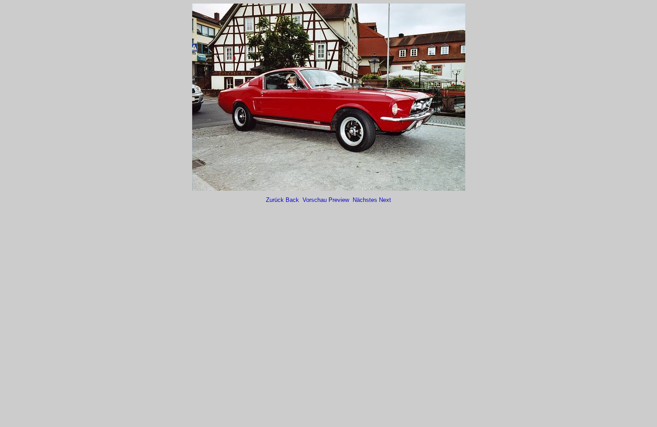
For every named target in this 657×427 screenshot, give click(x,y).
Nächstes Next (372, 200)
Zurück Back (283, 200)
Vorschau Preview (327, 200)
